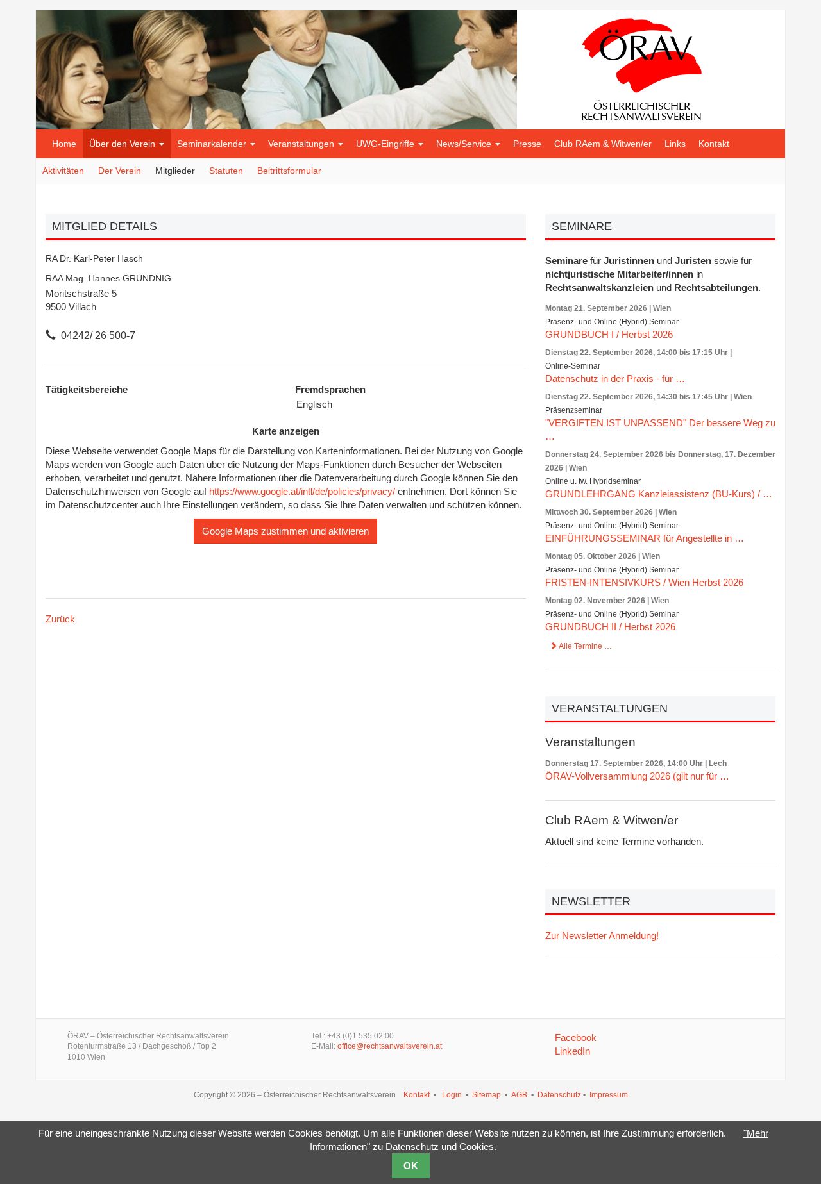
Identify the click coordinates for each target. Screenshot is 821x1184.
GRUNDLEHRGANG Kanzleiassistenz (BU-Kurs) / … (658, 493)
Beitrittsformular (289, 170)
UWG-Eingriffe (386, 143)
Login (452, 1094)
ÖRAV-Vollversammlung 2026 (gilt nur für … (637, 776)
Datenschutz (559, 1094)
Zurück (60, 618)
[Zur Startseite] (641, 67)
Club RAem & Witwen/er (603, 143)
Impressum (608, 1094)
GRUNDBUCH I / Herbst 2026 (609, 334)
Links (675, 143)
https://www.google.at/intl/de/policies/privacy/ (302, 491)
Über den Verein (123, 143)
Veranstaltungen (302, 143)
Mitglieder (175, 170)
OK (410, 1165)
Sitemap (486, 1094)
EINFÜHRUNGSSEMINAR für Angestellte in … (644, 538)
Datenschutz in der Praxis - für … (615, 378)
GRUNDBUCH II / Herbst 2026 (610, 626)
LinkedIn (572, 1051)
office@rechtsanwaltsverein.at (389, 1046)
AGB (519, 1094)
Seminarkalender (213, 143)
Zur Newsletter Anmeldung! (602, 935)
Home (64, 143)
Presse (527, 143)
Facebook (576, 1037)
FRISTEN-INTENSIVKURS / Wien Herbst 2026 (644, 582)
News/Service (465, 143)
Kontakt (713, 143)
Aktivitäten (63, 170)
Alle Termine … (584, 646)
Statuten (226, 170)
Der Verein (119, 170)
